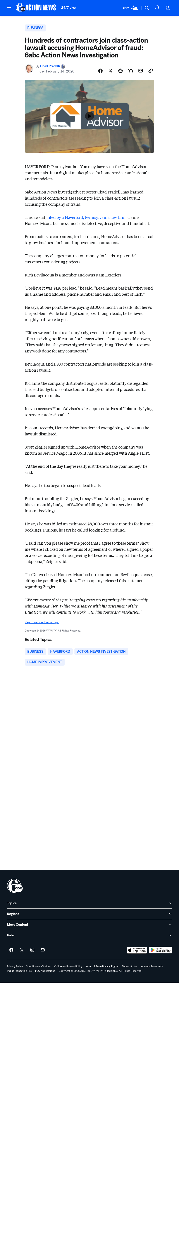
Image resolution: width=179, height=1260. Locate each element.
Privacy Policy (15, 966)
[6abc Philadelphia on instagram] (32, 950)
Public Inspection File (19, 971)
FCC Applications (45, 971)
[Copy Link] (150, 70)
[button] (9, 7)
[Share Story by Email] (140, 70)
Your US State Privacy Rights (102, 966)
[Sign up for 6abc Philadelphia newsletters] (42, 950)
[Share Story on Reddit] (120, 70)
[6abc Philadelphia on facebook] (11, 950)
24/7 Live (68, 7)
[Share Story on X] (110, 70)
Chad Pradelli (50, 66)
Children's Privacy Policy (68, 966)
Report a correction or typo (42, 622)
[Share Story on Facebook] (100, 70)
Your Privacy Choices (38, 966)
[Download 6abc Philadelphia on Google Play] (160, 950)
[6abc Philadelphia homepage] (36, 8)
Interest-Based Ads (152, 966)
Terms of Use (129, 966)
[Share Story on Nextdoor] (130, 70)
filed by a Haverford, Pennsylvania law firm (86, 217)
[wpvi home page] (15, 886)
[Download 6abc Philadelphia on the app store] (137, 950)
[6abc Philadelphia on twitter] (21, 950)
